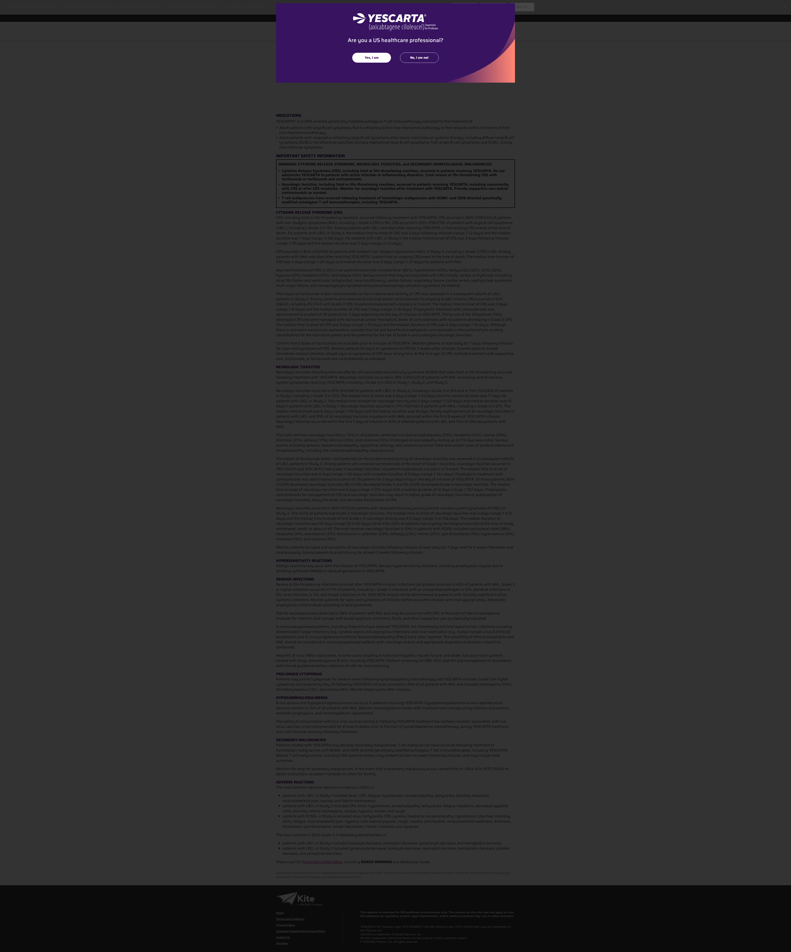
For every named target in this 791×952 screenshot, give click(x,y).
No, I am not (419, 57)
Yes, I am (372, 57)
